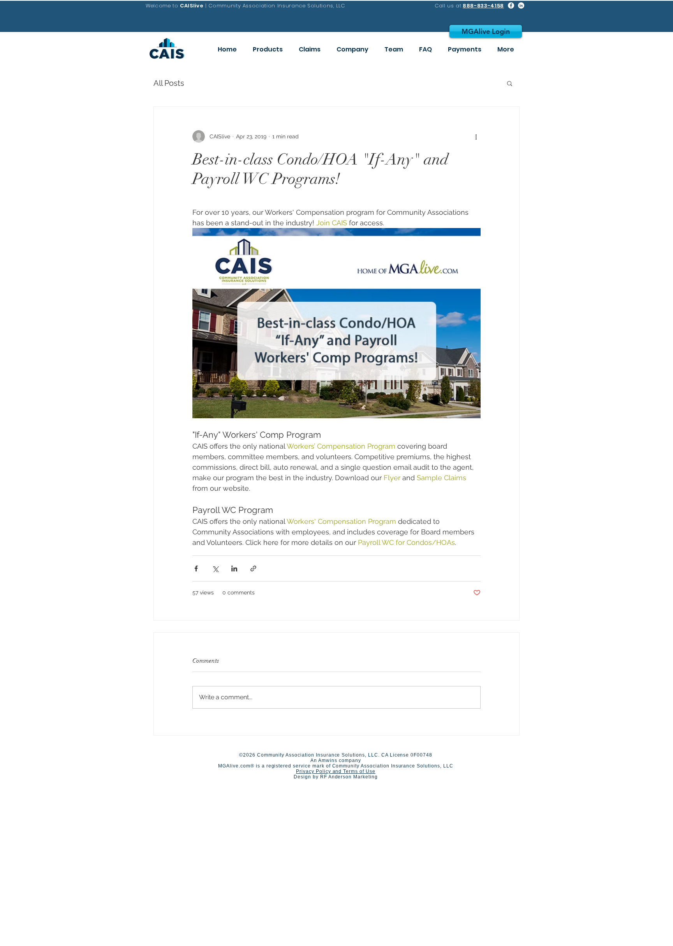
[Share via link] (253, 568)
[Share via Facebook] (196, 568)
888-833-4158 (483, 5)
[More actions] (476, 136)
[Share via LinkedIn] (234, 568)
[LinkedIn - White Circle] (521, 5)
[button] (509, 83)
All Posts (168, 83)
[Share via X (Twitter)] (215, 568)
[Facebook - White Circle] (511, 5)
